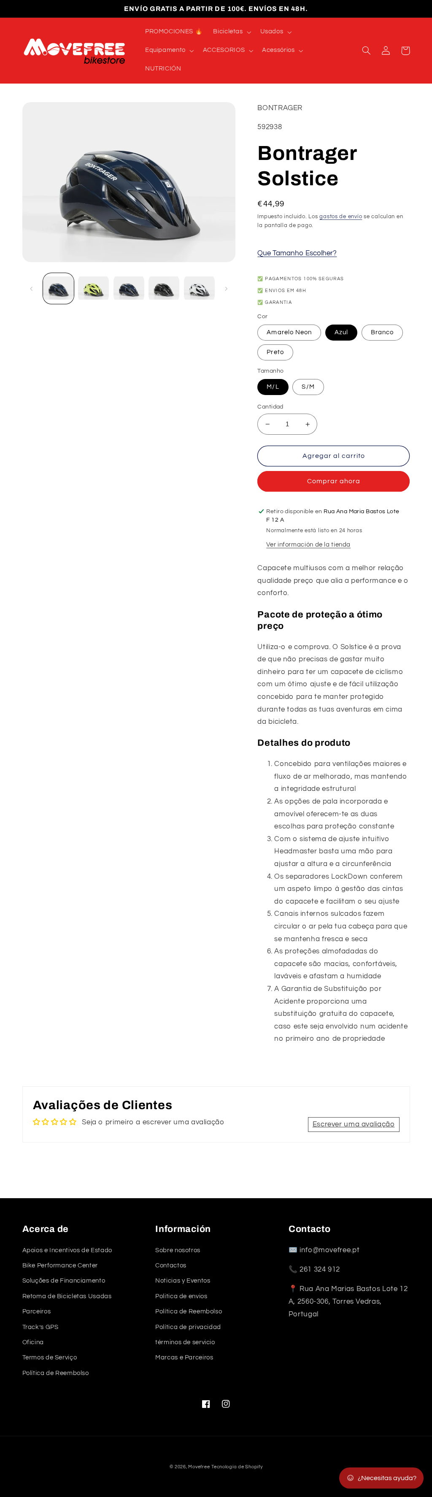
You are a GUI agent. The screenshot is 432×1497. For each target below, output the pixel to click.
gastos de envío (340, 216)
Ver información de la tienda (308, 544)
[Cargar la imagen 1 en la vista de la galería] (58, 288)
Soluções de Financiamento (63, 1281)
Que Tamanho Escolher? (297, 253)
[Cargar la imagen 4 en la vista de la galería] (163, 288)
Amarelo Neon (289, 332)
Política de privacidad (188, 1327)
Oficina (33, 1342)
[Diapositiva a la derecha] (226, 288)
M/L (273, 387)
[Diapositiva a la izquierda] (31, 288)
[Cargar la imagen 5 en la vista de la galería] (199, 288)
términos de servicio (185, 1342)
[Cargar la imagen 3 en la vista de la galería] (128, 288)
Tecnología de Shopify (236, 1467)
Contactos (170, 1265)
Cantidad (270, 407)
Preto (275, 352)
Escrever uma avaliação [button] (354, 1124)
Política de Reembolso (55, 1373)
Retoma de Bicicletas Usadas (67, 1296)
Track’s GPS (40, 1327)
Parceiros (36, 1311)
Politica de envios (181, 1296)
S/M (308, 387)
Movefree (199, 1467)
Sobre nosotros (177, 1250)
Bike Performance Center (60, 1265)
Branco (382, 332)
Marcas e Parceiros (184, 1357)
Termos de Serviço (49, 1357)
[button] (231, 32)
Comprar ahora (334, 481)
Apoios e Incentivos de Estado (67, 1250)
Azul (341, 332)
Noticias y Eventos (182, 1281)
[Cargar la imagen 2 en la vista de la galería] (93, 288)
